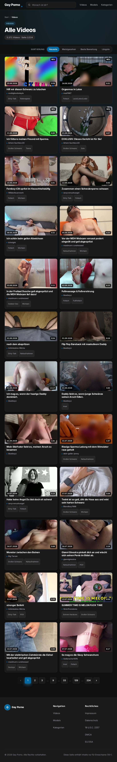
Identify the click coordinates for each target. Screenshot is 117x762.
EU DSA (89, 741)
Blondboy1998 (69, 506)
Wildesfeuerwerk (16, 193)
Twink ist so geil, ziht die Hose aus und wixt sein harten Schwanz (85, 501)
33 (64, 680)
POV (81, 565)
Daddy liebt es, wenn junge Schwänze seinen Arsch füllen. (82, 395)
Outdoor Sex (13, 304)
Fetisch (66, 99)
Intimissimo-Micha (16, 348)
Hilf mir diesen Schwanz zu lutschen (26, 89)
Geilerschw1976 (70, 659)
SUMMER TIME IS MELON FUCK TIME (82, 605)
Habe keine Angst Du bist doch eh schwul (29, 499)
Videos (83, 4)
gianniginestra (69, 559)
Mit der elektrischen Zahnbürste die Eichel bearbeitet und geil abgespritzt (30, 656)
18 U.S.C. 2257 (92, 727)
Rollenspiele (25, 99)
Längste (106, 49)
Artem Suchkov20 (16, 143)
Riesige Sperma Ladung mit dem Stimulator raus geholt (85, 448)
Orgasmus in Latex (72, 89)
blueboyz (67, 295)
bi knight (12, 242)
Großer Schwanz (15, 148)
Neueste (53, 49)
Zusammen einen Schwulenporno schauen (85, 188)
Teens (28, 148)
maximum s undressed (73, 245)
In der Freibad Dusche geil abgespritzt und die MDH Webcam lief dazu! (30, 293)
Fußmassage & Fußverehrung (78, 291)
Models (94, 4)
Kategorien (106, 4)
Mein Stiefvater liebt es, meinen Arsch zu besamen (29, 448)
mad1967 (67, 93)
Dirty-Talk (12, 99)
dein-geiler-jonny (71, 453)
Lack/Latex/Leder (80, 99)
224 (89, 680)
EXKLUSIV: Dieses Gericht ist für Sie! (82, 139)
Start (7, 17)
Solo (83, 148)
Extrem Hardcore (70, 614)
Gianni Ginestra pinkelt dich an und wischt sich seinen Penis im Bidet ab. (84, 554)
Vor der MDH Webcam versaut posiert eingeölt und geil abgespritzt (82, 240)
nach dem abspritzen (18, 344)
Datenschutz (91, 720)
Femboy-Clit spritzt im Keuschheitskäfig (28, 188)
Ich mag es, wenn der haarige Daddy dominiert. (26, 395)
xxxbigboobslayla (16, 93)
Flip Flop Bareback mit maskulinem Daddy (84, 344)
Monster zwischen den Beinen (23, 552)
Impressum (90, 713)
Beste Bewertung (89, 49)
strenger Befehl (15, 605)
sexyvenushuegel (71, 193)
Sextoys (11, 667)
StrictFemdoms (70, 609)
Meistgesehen (69, 49)
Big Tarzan (13, 556)
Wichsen (21, 198)
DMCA (88, 734)
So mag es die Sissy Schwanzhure (80, 654)
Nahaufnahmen (69, 251)
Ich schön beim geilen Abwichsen (25, 238)
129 (76, 680)
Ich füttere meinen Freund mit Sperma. (28, 139)
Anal (65, 406)
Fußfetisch (77, 301)
